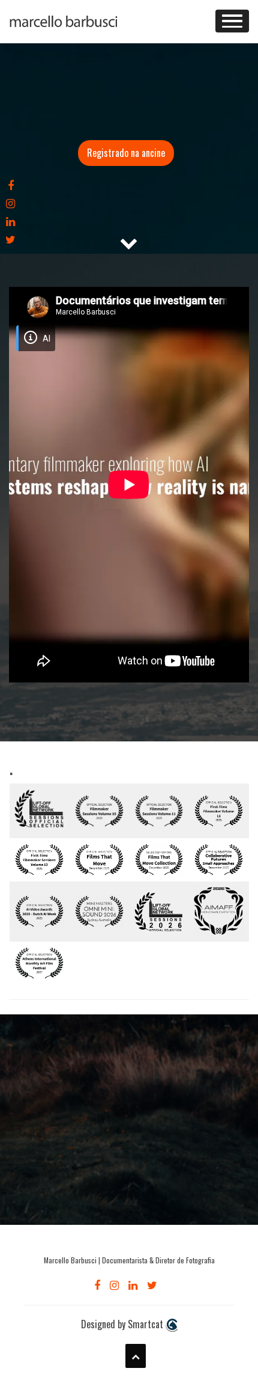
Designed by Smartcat (123, 1324)
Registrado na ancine (126, 153)
